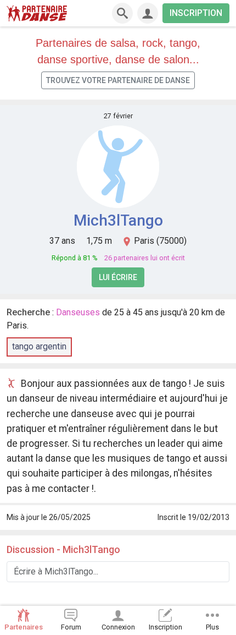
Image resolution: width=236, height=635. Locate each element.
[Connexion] (147, 13)
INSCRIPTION (196, 13)
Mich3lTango (118, 220)
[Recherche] (122, 13)
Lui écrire (118, 277)
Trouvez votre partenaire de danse (118, 80)
